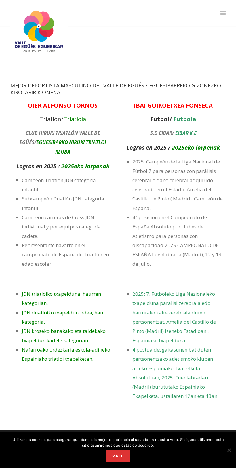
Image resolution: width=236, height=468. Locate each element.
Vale (118, 456)
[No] (229, 450)
